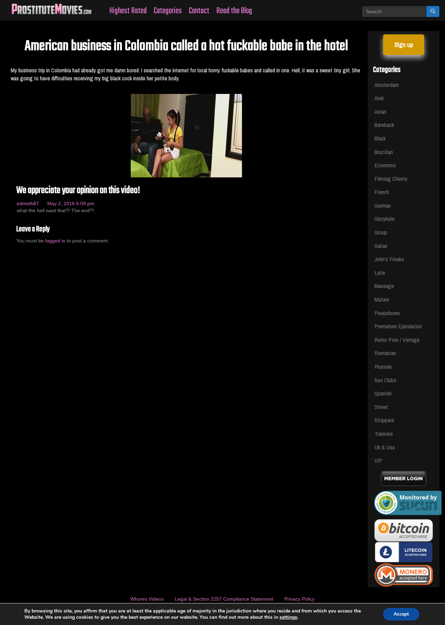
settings (288, 617)
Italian (380, 246)
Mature (381, 299)
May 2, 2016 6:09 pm (70, 203)
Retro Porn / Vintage (397, 340)
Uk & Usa (384, 447)
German (382, 205)
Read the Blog (234, 11)
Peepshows (387, 313)
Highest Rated (128, 11)
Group (380, 232)
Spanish (382, 393)
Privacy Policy (299, 599)
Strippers (384, 420)
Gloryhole (384, 219)
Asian (380, 111)
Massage (384, 286)
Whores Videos (147, 599)
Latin (379, 273)
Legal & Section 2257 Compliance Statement (224, 599)
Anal (378, 98)
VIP (378, 460)
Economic (385, 165)
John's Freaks (389, 259)
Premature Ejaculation (398, 326)
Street (381, 407)
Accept (401, 614)
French (381, 192)
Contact (199, 11)
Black (380, 138)
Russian (383, 366)
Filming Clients (390, 179)
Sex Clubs (385, 380)
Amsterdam (386, 85)
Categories (168, 11)
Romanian (385, 353)
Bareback (384, 125)
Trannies (383, 434)
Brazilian (383, 152)
